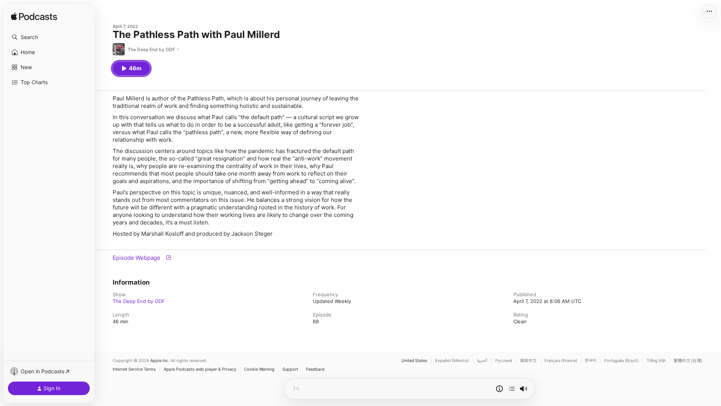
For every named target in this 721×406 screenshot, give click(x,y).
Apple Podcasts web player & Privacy (200, 369)
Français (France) (561, 361)
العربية (482, 361)
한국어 (590, 361)
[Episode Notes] (499, 388)
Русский (503, 361)
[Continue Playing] (511, 388)
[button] (48, 37)
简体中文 (528, 361)
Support (290, 369)
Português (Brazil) (621, 361)
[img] (34, 17)
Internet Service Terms (134, 369)
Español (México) (452, 361)
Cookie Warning (259, 369)
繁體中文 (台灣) (688, 361)
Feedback (315, 369)
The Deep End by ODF (139, 301)
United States (414, 361)
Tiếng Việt (656, 361)
